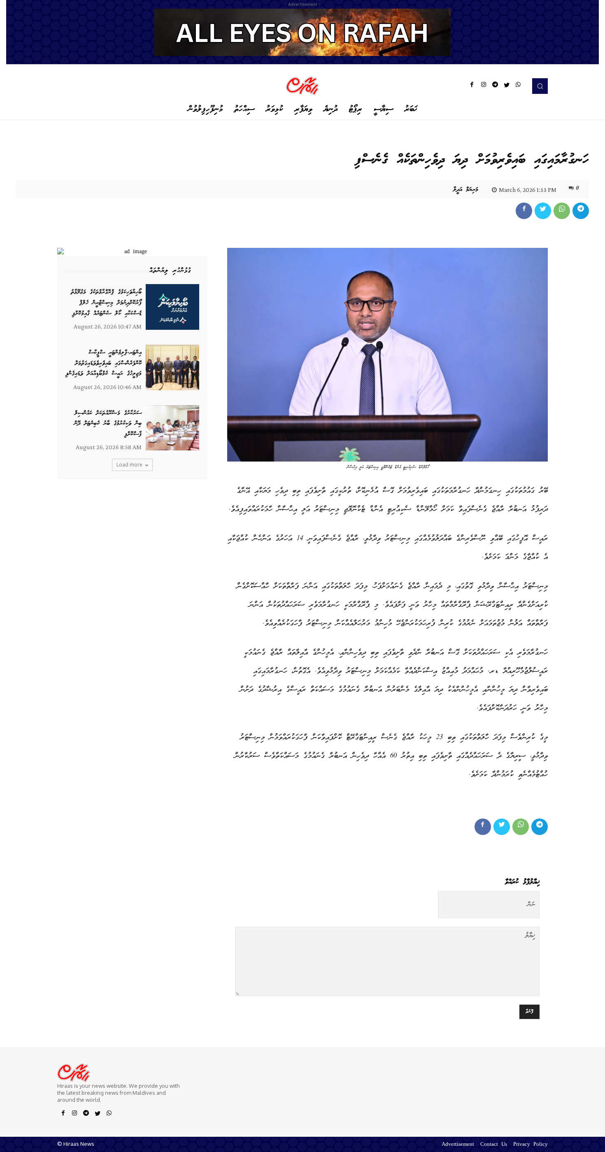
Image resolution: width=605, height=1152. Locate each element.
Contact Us (493, 1145)
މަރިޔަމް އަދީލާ (465, 190)
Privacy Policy (530, 1145)
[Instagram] (483, 86)
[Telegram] (495, 86)
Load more (129, 464)
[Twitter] (506, 86)
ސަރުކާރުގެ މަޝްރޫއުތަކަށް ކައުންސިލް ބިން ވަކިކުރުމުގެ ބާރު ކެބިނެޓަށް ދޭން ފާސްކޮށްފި (108, 423)
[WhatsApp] (518, 86)
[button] (540, 86)
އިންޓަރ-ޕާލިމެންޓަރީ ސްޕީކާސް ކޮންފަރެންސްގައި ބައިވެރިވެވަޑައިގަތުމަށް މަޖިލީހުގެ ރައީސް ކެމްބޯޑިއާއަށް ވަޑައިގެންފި (103, 363)
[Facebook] (472, 86)
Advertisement (458, 1145)
